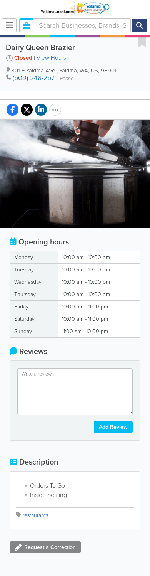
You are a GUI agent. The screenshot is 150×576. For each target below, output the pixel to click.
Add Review (113, 427)
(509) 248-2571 (35, 78)
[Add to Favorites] (142, 42)
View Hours (51, 58)
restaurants (35, 515)
